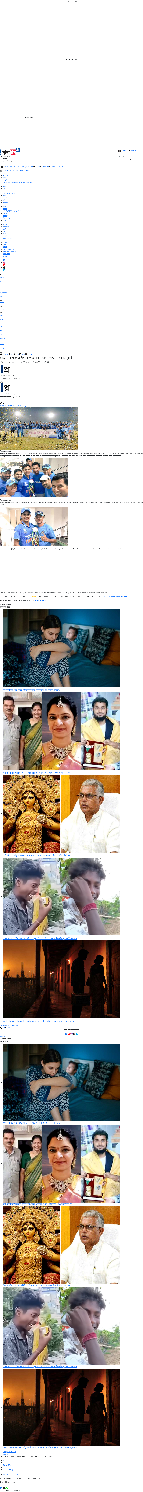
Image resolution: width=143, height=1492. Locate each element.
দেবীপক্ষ (5, 247)
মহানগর (6, 166)
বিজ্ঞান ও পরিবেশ (7, 218)
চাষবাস (4, 220)
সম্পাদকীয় (5, 236)
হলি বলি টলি (6, 211)
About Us (6, 1460)
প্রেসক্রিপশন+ (25, 166)
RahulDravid (4, 1025)
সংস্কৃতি (15, 211)
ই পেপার (5, 224)
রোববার (5, 242)
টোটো (26, 182)
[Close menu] (0, 274)
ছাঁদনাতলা (5, 256)
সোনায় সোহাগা (6, 254)
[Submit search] (130, 160)
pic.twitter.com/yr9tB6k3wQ (118, 596)
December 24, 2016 (41, 600)
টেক (24, 182)
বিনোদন (38, 166)
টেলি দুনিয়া (19, 211)
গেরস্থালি (30, 182)
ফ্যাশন (16, 182)
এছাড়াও (2, 349)
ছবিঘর (53, 166)
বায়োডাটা (5, 216)
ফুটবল (8, 193)
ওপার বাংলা (5, 202)
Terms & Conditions (10, 1474)
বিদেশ (18, 166)
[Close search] (119, 153)
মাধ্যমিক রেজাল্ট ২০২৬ (8, 249)
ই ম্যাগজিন (6, 227)
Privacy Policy (8, 1470)
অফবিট (5, 198)
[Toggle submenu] (1, 300)
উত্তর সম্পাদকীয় (14, 238)
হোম (4, 173)
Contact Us (7, 1465)
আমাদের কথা (6, 238)
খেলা (32, 166)
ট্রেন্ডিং (4, 229)
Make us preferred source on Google (13, 405)
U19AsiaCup (13, 1025)
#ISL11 (5, 175)
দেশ (15, 166)
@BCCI (105, 596)
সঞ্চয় (63, 166)
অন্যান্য (13, 193)
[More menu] (141, 166)
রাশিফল (58, 166)
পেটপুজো (20, 182)
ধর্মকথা (4, 200)
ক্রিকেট (5, 193)
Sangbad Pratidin (9, 1452)
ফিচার (4, 244)
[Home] (10, 151)
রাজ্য (11, 166)
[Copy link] (3, 382)
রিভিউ (10, 211)
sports (5, 1454)
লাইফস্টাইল (46, 166)
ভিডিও (4, 234)
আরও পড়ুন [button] (3, 1036)
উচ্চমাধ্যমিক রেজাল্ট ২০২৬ (9, 251)
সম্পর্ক (12, 182)
